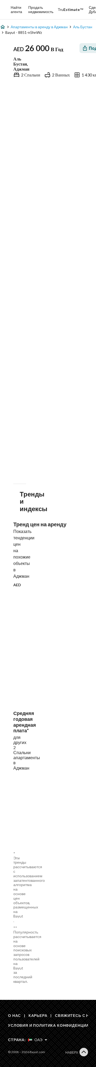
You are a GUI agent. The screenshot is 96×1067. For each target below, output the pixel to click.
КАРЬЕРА (38, 1015)
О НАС (14, 1015)
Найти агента (16, 9)
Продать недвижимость (40, 9)
